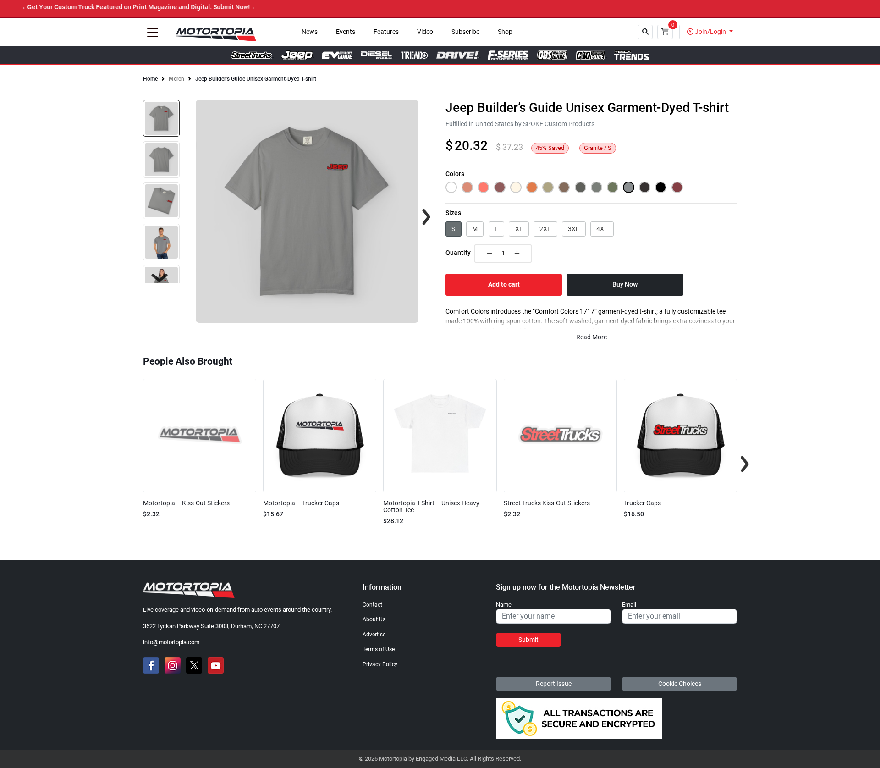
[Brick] (500, 187)
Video (425, 32)
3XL (573, 228)
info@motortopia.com (171, 642)
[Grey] (596, 187)
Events (345, 32)
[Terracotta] (467, 187)
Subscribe (465, 32)
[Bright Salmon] (483, 187)
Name (504, 605)
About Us (374, 619)
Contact (372, 605)
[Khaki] (548, 187)
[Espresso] (564, 187)
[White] (451, 187)
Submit (528, 639)
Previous (135, 464)
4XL (602, 228)
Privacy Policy (380, 664)
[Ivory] (516, 187)
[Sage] (612, 187)
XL (519, 228)
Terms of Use (379, 649)
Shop (505, 32)
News (310, 32)
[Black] (660, 187)
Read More (591, 337)
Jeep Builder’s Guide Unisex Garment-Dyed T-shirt (255, 79)
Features (386, 32)
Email (629, 605)
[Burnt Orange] (532, 187)
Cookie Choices (679, 683)
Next (159, 278)
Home (150, 79)
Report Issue (554, 683)
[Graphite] (644, 187)
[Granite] (628, 187)
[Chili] (677, 187)
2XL (545, 228)
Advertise (374, 634)
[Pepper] (580, 187)
